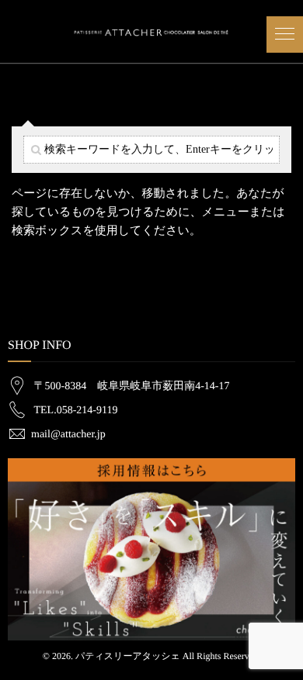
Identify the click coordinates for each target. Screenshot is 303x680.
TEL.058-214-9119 (76, 410)
